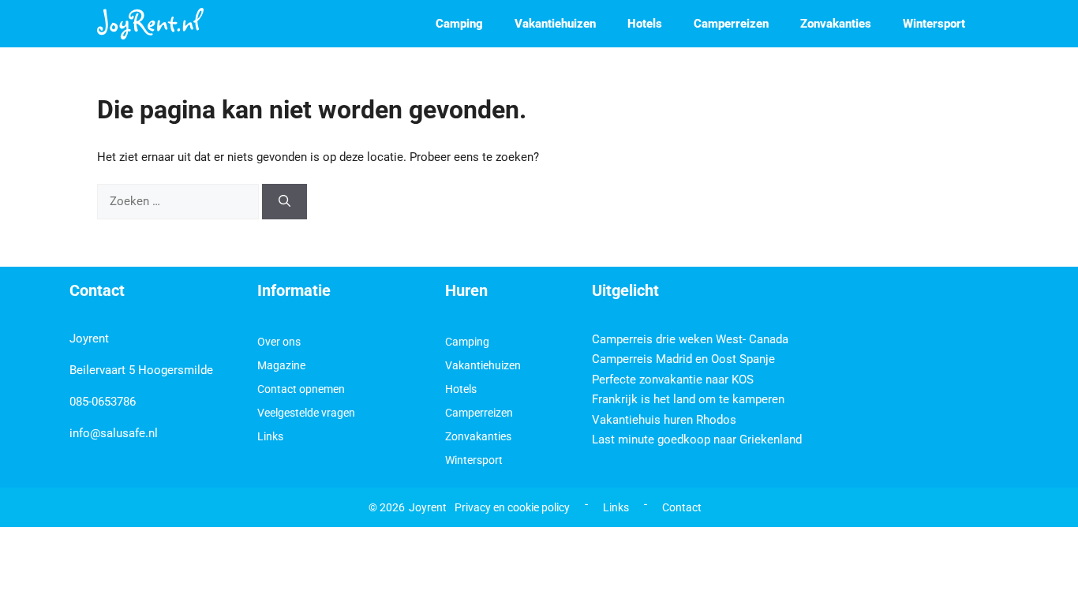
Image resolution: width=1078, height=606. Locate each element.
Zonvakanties (835, 24)
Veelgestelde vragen (306, 412)
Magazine (281, 365)
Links (270, 436)
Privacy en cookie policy (512, 507)
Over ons (279, 341)
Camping (459, 24)
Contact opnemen (301, 389)
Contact (682, 507)
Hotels (644, 24)
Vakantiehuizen (555, 24)
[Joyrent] (150, 23)
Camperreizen (731, 24)
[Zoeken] (284, 201)
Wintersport (934, 24)
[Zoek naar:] (179, 201)
